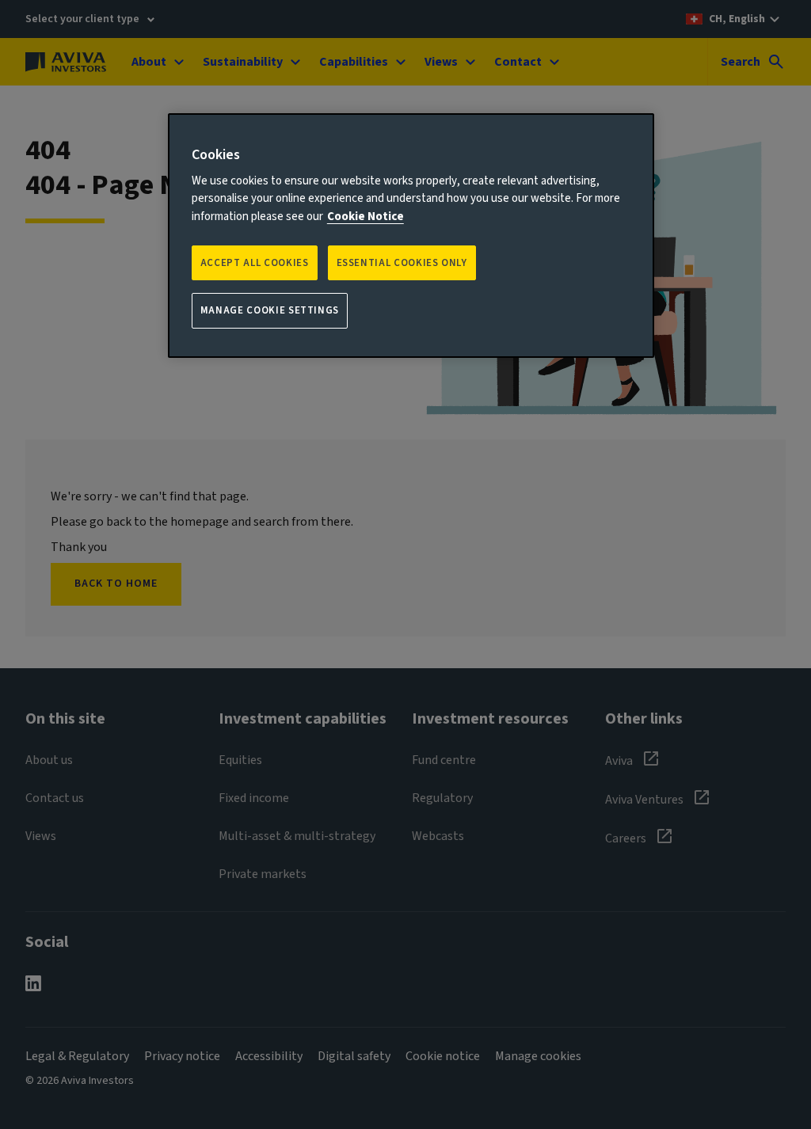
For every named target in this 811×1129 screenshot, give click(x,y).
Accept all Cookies (254, 263)
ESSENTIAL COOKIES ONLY (402, 263)
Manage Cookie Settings (269, 310)
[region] (411, 235)
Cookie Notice (365, 216)
